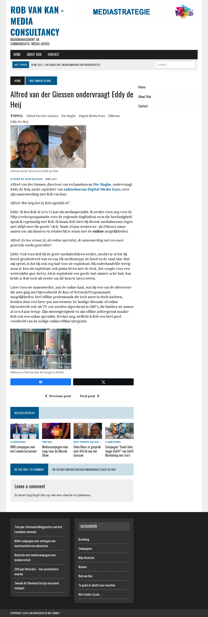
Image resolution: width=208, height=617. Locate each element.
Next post (87, 396)
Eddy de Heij (19, 122)
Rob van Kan (34, 179)
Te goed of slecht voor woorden (96, 585)
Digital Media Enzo (92, 116)
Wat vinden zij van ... (88, 441)
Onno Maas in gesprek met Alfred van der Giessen (87, 451)
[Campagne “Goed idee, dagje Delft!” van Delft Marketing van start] (119, 436)
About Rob (34, 54)
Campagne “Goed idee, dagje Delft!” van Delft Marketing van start (119, 451)
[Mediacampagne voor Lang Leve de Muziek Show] (56, 436)
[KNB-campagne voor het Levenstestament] (24, 436)
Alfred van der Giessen (42, 116)
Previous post (60, 396)
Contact (53, 54)
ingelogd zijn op (38, 495)
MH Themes (54, 613)
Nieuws (47, 441)
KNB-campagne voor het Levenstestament (23, 449)
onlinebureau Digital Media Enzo (92, 189)
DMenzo (114, 116)
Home (17, 54)
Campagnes (18, 441)
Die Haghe (68, 116)
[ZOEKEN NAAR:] (175, 64)
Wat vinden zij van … (90, 594)
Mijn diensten (86, 557)
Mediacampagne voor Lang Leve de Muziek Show (55, 451)
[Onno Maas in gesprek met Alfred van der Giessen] (88, 436)
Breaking (83, 539)
